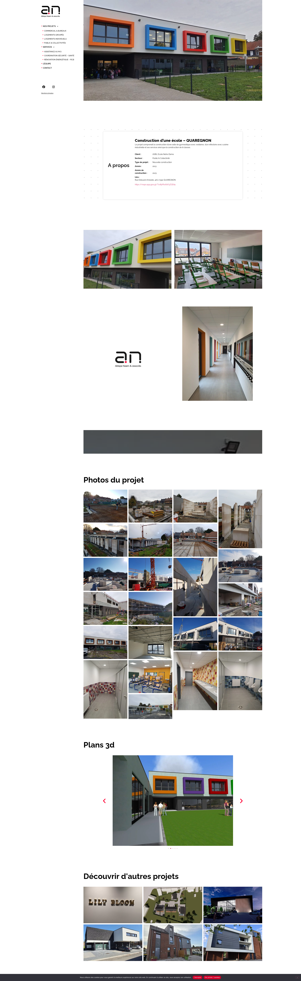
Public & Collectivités (55, 43)
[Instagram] (53, 86)
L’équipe (47, 64)
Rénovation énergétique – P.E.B (59, 60)
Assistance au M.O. (53, 52)
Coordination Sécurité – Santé (59, 56)
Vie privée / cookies (212, 977)
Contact (47, 68)
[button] (104, 801)
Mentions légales (47, 93)
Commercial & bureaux (55, 31)
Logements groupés (54, 35)
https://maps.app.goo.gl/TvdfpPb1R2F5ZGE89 (155, 184)
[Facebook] (43, 86)
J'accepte (197, 977)
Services (47, 47)
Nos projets (49, 26)
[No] (297, 977)
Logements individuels (55, 39)
